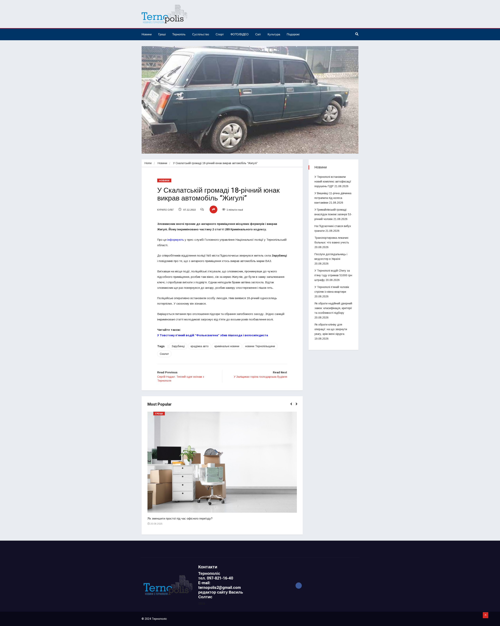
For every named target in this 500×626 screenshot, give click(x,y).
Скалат (164, 353)
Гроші (162, 34)
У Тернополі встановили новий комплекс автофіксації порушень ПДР (332, 181)
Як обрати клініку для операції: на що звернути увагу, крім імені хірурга (330, 329)
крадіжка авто (200, 346)
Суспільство (200, 34)
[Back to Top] (485, 615)
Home (148, 163)
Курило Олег (165, 209)
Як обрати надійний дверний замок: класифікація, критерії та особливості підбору (333, 308)
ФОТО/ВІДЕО (239, 34)
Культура (274, 34)
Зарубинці (178, 346)
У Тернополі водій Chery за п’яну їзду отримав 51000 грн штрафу (333, 275)
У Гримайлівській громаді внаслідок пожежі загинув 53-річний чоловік (333, 214)
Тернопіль (179, 34)
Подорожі (293, 34)
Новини (147, 34)
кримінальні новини (226, 346)
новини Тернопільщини (260, 346)
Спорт (220, 34)
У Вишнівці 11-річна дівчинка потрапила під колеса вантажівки (332, 198)
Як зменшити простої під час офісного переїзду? (179, 518)
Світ (258, 34)
